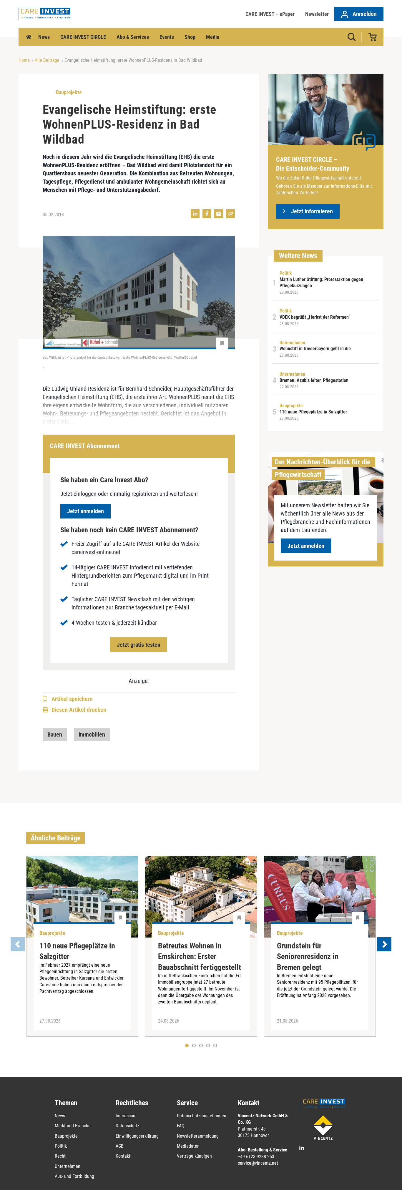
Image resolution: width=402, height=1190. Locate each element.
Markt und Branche (73, 1125)
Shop (190, 37)
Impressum (126, 1115)
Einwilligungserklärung (137, 1136)
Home (28, 37)
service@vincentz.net (258, 1163)
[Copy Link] (230, 213)
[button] (194, 1045)
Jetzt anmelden (85, 511)
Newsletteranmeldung (198, 1136)
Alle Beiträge (47, 60)
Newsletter (317, 14)
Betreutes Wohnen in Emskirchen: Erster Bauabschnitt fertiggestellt (199, 956)
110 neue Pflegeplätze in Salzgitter (77, 951)
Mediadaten (188, 1146)
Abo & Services (133, 37)
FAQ (181, 1125)
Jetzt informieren (312, 211)
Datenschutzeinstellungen (201, 1115)
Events (167, 37)
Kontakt (123, 1156)
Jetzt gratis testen (138, 644)
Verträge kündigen (194, 1156)
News (44, 37)
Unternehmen (67, 1166)
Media (212, 37)
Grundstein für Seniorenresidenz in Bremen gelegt (307, 956)
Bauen (54, 734)
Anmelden (364, 13)
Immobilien (92, 734)
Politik (61, 1146)
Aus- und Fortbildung (74, 1176)
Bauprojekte (66, 1136)
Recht (60, 1156)
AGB (120, 1146)
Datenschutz (127, 1125)
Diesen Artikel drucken (79, 709)
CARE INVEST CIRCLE (83, 37)
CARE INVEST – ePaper (270, 14)
